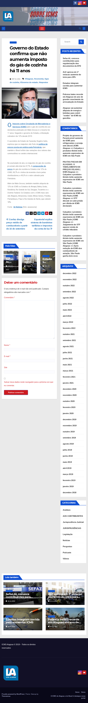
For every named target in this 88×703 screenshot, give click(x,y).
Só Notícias (17, 207)
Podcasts (67, 553)
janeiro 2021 (68, 383)
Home (77, 692)
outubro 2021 (69, 334)
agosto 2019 (68, 444)
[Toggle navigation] (42, 28)
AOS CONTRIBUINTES (73, 516)
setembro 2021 (69, 340)
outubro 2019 (69, 432)
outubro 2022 (69, 286)
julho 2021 (67, 353)
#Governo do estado (29, 82)
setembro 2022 (69, 292)
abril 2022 (67, 316)
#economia (39, 79)
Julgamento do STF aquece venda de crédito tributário (71, 227)
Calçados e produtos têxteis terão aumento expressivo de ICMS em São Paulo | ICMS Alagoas (73, 193)
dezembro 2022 (69, 273)
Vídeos (66, 559)
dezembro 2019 (69, 419)
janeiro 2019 (68, 486)
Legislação (68, 534)
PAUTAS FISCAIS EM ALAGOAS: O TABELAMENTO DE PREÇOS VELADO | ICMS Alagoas (72, 167)
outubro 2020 (69, 401)
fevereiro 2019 (69, 480)
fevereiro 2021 (69, 377)
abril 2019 (67, 468)
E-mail (7, 356)
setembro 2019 (69, 438)
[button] (80, 28)
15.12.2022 (53, 601)
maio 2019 (67, 462)
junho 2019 (68, 456)
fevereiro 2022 (69, 328)
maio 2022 (67, 310)
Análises (67, 510)
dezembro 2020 (69, 389)
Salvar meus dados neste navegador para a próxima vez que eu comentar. (28, 383)
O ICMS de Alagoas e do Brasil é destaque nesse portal (68, 697)
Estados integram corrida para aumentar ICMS (72, 85)
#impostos (43, 82)
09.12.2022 (53, 626)
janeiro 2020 (68, 413)
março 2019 (68, 474)
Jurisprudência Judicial (73, 522)
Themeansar (6, 696)
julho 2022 (67, 304)
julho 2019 (67, 450)
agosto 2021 (68, 346)
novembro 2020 (70, 395)
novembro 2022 (70, 279)
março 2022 (68, 322)
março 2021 (68, 371)
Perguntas (67, 546)
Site (5, 367)
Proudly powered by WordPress (13, 694)
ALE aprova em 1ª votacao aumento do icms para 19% (72, 74)
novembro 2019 (70, 426)
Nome (7, 345)
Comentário (9, 297)
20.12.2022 (11, 601)
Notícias (13, 42)
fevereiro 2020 (69, 407)
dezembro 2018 (69, 493)
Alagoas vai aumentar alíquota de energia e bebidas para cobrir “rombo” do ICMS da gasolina (72, 113)
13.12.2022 (11, 626)
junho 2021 (68, 359)
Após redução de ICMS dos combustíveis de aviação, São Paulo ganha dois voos (72, 251)
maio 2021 (67, 365)
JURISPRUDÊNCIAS (72, 528)
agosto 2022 (68, 298)
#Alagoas (29, 79)
